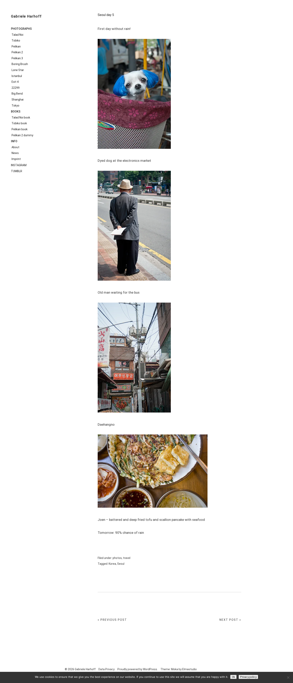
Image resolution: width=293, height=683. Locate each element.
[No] (288, 677)
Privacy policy (248, 676)
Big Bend (17, 93)
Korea (112, 563)
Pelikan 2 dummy (22, 135)
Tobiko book (19, 123)
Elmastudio (189, 669)
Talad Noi (17, 34)
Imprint (16, 159)
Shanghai (18, 99)
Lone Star (18, 70)
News (15, 153)
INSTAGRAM (19, 165)
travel (126, 558)
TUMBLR (16, 171)
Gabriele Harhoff (26, 16)
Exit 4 (15, 81)
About (15, 147)
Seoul (120, 563)
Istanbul (17, 76)
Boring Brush (20, 64)
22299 (16, 87)
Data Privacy (106, 669)
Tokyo (15, 105)
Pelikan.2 (17, 52)
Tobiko (16, 40)
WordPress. (150, 669)
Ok (233, 676)
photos (117, 558)
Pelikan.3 (17, 58)
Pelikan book (20, 129)
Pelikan (16, 46)
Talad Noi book (21, 117)
